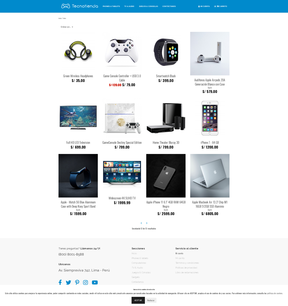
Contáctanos (169, 6)
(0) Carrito (220, 6)
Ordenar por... (66, 26)
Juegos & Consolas (148, 6)
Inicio (60, 18)
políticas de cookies (274, 293)
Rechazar (150, 300)
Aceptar (138, 300)
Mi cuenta (179, 253)
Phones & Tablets (111, 6)
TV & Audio (129, 6)
